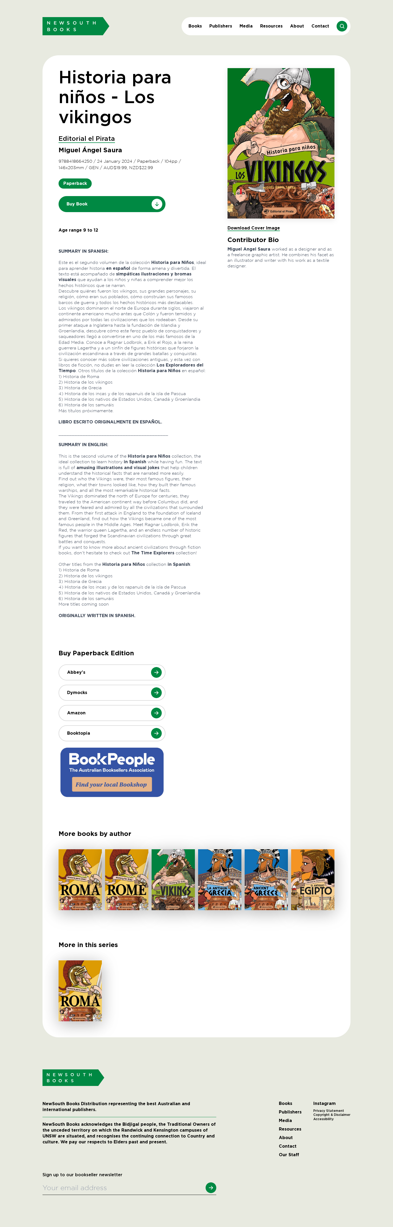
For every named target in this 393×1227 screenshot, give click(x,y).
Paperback (75, 183)
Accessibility (323, 1119)
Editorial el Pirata (87, 139)
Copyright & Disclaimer (331, 1114)
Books (195, 26)
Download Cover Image (254, 228)
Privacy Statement (328, 1110)
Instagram (324, 1103)
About (297, 26)
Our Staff (289, 1155)
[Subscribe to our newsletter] (211, 1187)
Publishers (220, 26)
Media (246, 26)
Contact (320, 26)
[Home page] (76, 26)
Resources (271, 26)
